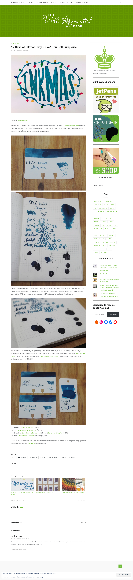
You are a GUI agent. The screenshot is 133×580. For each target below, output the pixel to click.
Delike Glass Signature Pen (26, 430)
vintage (96, 252)
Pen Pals (78, 2)
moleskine (107, 228)
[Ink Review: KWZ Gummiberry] (48, 484)
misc (116, 225)
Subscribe (113, 315)
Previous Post (17, 522)
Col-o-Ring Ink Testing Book (31, 433)
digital (112, 208)
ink (111, 218)
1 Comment (26, 50)
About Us (14, 2)
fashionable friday (112, 211)
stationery (112, 245)
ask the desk (97, 204)
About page (31, 443)
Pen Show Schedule (66, 2)
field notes (97, 215)
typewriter (102, 249)
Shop (22, 2)
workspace (104, 252)
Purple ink (97, 245)
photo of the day (99, 238)
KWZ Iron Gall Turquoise (71, 126)
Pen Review (103, 235)
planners (96, 242)
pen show (111, 235)
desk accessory (103, 208)
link (103, 225)
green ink (105, 218)
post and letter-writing (108, 242)
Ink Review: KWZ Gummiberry (45, 492)
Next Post (81, 522)
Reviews (53, 2)
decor (112, 204)
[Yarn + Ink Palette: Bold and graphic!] (73, 484)
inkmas (22, 500)
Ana (21, 507)
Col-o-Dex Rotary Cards (56, 433)
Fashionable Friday (42, 2)
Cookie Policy (39, 577)
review (104, 245)
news (114, 228)
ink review (15, 500)
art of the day (98, 201)
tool (95, 249)
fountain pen (107, 215)
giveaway (96, 218)
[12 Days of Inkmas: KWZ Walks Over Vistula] (22, 484)
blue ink (106, 204)
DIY (95, 211)
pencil (96, 235)
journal (96, 225)
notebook (97, 232)
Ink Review (15, 43)
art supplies (108, 201)
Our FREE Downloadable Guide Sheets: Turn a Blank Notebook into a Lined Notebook (109, 288)
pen (116, 232)
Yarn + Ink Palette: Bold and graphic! (73, 492)
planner (109, 238)
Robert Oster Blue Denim (49, 356)
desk (95, 208)
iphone (111, 221)
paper (110, 232)
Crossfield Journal (26, 427)
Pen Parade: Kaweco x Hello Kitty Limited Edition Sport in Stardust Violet (108, 268)
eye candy (101, 211)
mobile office (98, 228)
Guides (86, 2)
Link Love (30, 2)
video (109, 249)
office (104, 232)
